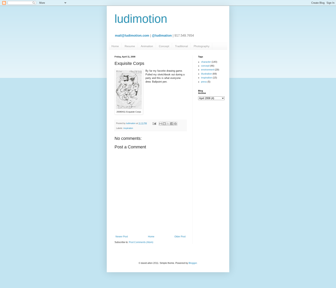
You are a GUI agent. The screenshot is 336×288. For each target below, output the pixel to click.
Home (115, 46)
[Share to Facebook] (172, 124)
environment (207, 69)
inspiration (128, 128)
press (204, 81)
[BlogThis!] (164, 124)
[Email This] (161, 124)
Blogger (193, 263)
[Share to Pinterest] (175, 124)
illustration (206, 73)
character (206, 62)
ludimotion (141, 18)
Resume (130, 46)
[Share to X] (168, 124)
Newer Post (122, 236)
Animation (147, 46)
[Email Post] (154, 123)
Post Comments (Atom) (141, 242)
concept (205, 65)
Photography (201, 46)
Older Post (180, 236)
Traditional (181, 46)
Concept (164, 46)
